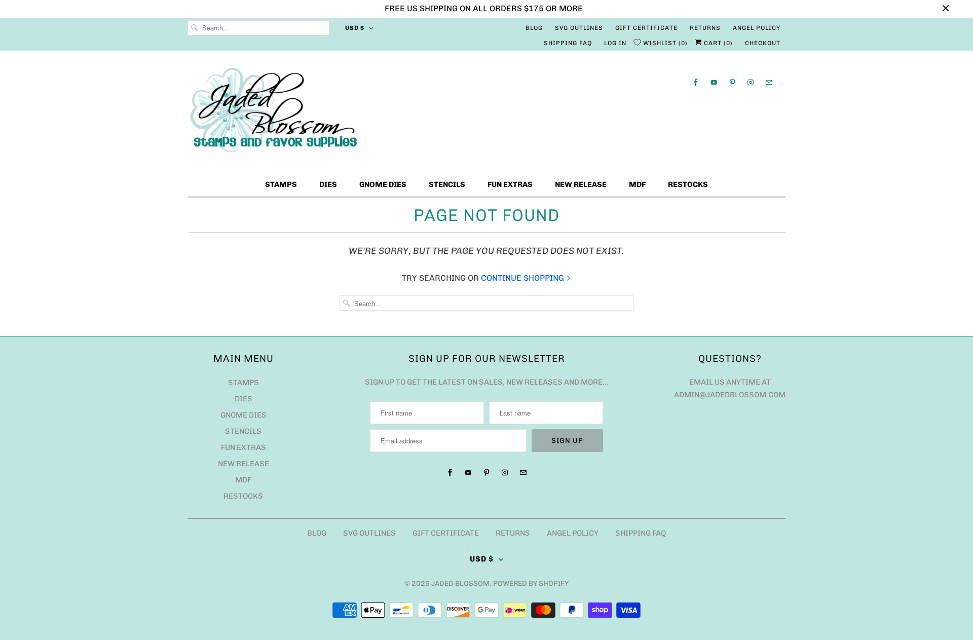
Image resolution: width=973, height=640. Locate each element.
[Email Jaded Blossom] (768, 82)
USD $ (354, 27)
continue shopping (523, 278)
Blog (534, 27)
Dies (328, 184)
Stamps (281, 184)
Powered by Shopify (531, 583)
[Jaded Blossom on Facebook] (695, 82)
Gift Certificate (646, 27)
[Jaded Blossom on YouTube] (714, 82)
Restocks (688, 184)
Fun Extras (510, 184)
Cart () (717, 43)
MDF (637, 184)
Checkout (762, 43)
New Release (581, 184)
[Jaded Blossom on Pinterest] (732, 82)
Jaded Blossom (460, 583)
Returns (705, 27)
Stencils (447, 184)
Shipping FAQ (568, 43)
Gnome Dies (382, 184)
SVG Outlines (579, 27)
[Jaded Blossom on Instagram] (750, 82)
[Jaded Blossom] (486, 113)
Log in (615, 43)
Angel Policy (756, 27)
